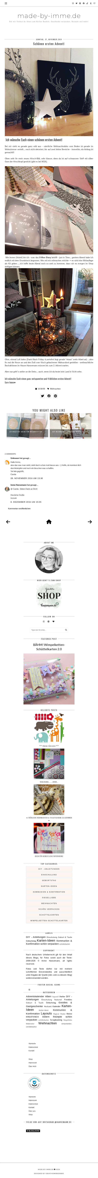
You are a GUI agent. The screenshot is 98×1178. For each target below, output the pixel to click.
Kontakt (31, 1051)
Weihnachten (55, 389)
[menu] (6, 3)
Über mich (32, 1066)
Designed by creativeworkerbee (49, 1173)
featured (58, 1000)
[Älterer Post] (90, 522)
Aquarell (55, 997)
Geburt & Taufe (65, 937)
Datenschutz (33, 1047)
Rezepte (57, 1016)
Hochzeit (48, 1006)
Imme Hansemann (19, 485)
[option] (27, 425)
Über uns (32, 1111)
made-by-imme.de (49, 16)
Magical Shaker (59, 1014)
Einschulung (49, 875)
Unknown (15, 458)
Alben (48, 996)
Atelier (62, 996)
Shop (31, 1059)
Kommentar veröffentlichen (19, 508)
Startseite (32, 1044)
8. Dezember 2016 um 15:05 (26, 502)
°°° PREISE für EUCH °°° (49, 746)
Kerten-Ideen (44, 1010)
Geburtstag (49, 880)
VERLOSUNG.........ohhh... (49, 781)
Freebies (68, 1000)
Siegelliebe (49, 898)
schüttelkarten (49, 915)
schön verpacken (49, 909)
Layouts (46, 1013)
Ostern (46, 1016)
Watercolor (30, 1024)
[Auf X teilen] (42, 396)
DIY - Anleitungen (49, 869)
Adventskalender (35, 996)
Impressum (33, 1063)
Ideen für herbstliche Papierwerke (49, 856)
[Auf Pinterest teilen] (55, 396)
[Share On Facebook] (49, 396)
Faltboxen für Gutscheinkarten (70, 432)
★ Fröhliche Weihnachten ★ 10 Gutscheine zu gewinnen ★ (49, 819)
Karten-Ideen (49, 886)
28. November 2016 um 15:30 (27, 478)
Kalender (56, 1006)
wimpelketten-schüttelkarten (49, 921)
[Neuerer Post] (8, 522)
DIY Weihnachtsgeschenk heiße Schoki (27, 432)
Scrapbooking (56, 1020)
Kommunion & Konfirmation (49, 892)
